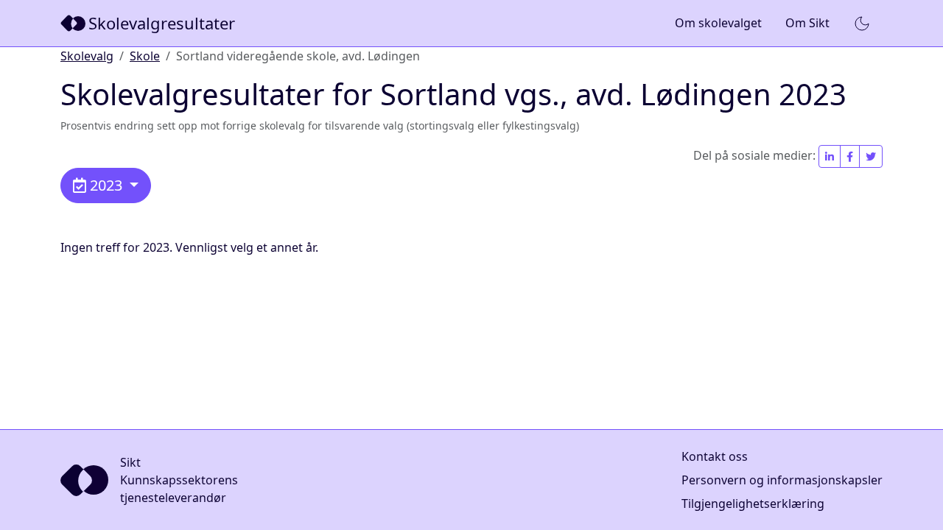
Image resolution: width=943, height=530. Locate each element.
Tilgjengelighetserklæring (752, 503)
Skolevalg (86, 56)
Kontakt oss (714, 456)
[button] (862, 23)
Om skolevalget (718, 23)
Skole (145, 56)
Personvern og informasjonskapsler (782, 480)
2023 (106, 185)
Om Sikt (807, 23)
